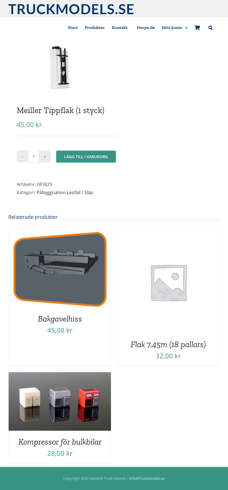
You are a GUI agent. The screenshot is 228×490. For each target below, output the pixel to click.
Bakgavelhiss (60, 318)
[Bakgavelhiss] (60, 235)
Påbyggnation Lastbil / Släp (65, 192)
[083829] (59, 67)
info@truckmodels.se (147, 478)
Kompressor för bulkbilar (59, 442)
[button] (211, 27)
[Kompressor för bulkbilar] (60, 376)
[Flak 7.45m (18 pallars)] (168, 235)
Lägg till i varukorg (86, 156)
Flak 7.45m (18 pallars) (168, 344)
